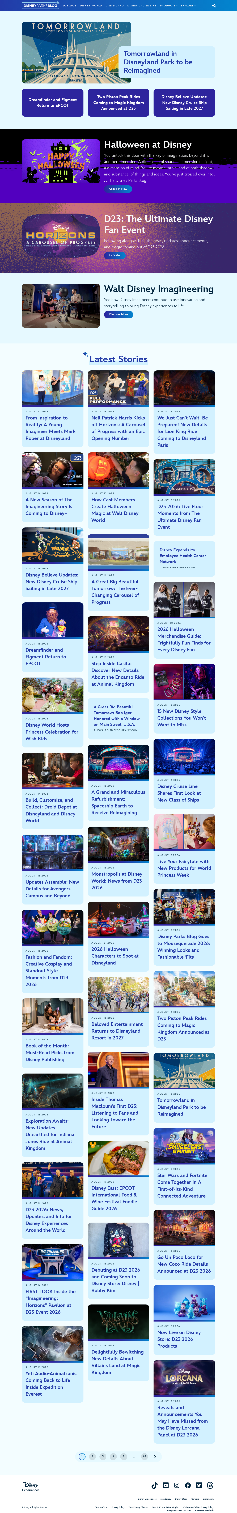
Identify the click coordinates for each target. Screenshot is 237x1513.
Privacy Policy (118, 1507)
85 (144, 1456)
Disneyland (114, 5)
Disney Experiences (147, 1499)
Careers (195, 1499)
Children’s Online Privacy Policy (198, 1507)
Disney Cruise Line (142, 5)
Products (167, 5)
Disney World (91, 5)
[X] (199, 1485)
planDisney (165, 1499)
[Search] (214, 5)
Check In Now (118, 189)
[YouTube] (165, 1485)
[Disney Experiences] (31, 1487)
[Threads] (210, 1485)
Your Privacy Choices (138, 1507)
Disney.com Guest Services (178, 1510)
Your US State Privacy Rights (165, 1507)
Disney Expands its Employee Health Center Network (183, 555)
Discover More (118, 314)
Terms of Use (101, 1507)
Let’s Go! (114, 255)
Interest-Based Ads (204, 1510)
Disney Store (181, 1499)
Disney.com (208, 1499)
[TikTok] (154, 1485)
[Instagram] (176, 1485)
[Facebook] (187, 1485)
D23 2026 (70, 5)
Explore (187, 5)
